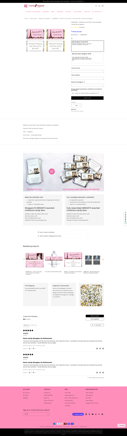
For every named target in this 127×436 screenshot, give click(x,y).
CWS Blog (67, 405)
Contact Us (47, 392)
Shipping (25, 398)
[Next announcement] (103, 1)
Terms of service (75, 426)
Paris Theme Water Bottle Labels (53, 271)
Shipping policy (83, 426)
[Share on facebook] (97, 349)
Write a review (95, 316)
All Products (33, 18)
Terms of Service (48, 400)
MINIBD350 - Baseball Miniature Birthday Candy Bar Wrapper (92, 272)
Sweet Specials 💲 (70, 395)
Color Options (89, 392)
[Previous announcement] (23, 1)
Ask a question (95, 319)
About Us (46, 398)
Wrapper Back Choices (92, 403)
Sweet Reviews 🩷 (70, 400)
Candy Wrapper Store (49, 426)
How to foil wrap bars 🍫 (71, 398)
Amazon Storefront (70, 403)
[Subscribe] (47, 414)
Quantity (73, 102)
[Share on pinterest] (100, 349)
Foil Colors (88, 398)
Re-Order (25, 395)
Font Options (89, 395)
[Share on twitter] (103, 349)
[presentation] (24, 259)
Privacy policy (66, 426)
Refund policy (48, 403)
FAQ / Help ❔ (68, 392)
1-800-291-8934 (48, 395)
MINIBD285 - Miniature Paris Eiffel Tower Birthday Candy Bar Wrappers (72, 18)
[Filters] (92, 325)
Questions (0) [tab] (33, 325)
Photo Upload (89, 400)
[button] (96, 5)
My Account (26, 392)
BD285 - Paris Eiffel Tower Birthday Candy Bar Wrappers (73, 272)
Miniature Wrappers (44, 18)
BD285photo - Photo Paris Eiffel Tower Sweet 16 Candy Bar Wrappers (34, 273)
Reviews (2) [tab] (26, 325)
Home (26, 18)
